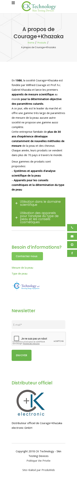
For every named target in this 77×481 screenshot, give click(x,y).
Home (31, 42)
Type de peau (19, 273)
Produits (41, 42)
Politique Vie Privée (38, 460)
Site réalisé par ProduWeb (38, 470)
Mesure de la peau (22, 267)
